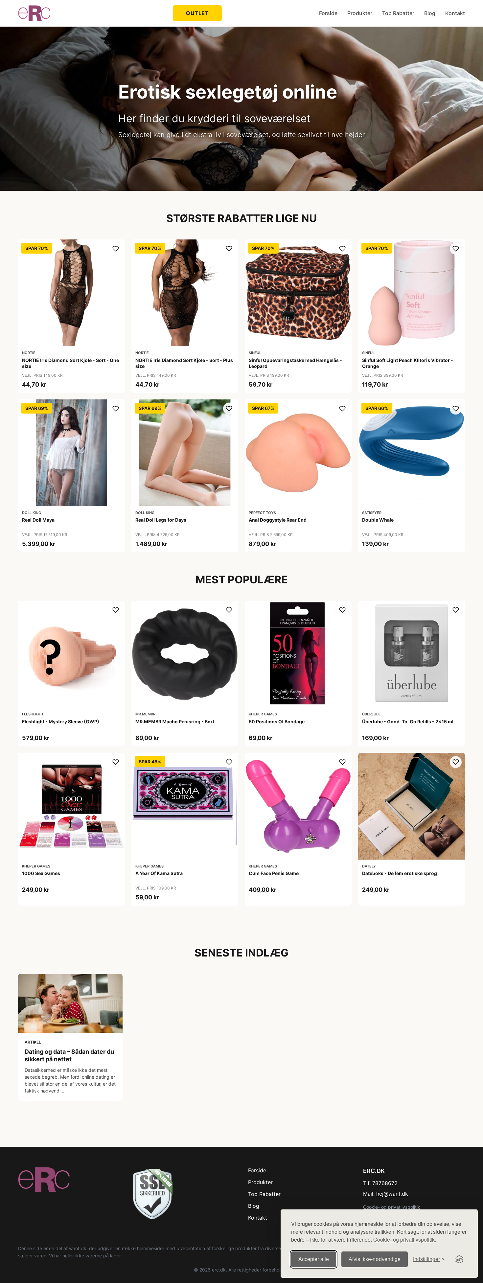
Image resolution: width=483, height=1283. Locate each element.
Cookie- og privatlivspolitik (391, 1207)
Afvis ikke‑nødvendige (375, 1259)
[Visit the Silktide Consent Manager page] (459, 1259)
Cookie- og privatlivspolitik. (404, 1239)
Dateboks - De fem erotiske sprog (399, 873)
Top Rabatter (398, 13)
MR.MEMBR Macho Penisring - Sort (174, 721)
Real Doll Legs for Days (160, 520)
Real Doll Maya (38, 520)
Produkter (359, 13)
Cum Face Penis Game (274, 873)
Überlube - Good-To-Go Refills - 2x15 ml (407, 721)
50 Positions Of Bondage (277, 721)
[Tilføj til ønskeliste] (116, 249)
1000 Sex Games (41, 873)
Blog (429, 13)
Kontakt (455, 13)
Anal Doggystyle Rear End (278, 520)
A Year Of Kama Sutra (159, 873)
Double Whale (378, 520)
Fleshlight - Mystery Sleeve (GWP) (60, 721)
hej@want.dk (392, 1193)
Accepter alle (313, 1259)
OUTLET (197, 13)
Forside (328, 13)
